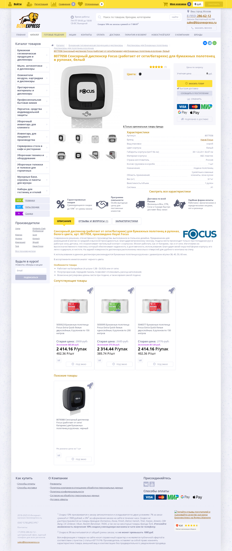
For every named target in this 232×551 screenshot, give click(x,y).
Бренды (198, 34)
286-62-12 (199, 16)
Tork (17, 246)
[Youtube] (152, 484)
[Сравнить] (58, 360)
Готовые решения (54, 34)
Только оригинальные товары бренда (143, 126)
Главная (20, 34)
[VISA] (182, 106)
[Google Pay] (182, 112)
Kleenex (18, 234)
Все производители (25, 251)
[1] (150, 67)
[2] (153, 67)
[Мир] (206, 106)
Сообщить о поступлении (194, 93)
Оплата (101, 34)
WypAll (36, 242)
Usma (17, 228)
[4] (159, 67)
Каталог (34, 34)
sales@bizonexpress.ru (202, 22)
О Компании (182, 34)
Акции (72, 34)
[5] (161, 67)
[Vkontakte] (146, 484)
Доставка (115, 34)
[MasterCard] (194, 106)
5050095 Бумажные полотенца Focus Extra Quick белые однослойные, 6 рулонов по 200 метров (114, 329)
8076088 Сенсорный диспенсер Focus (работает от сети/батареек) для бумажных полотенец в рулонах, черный (72, 424)
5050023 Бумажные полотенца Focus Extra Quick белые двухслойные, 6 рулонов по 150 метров (72, 329)
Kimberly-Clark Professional (39, 229)
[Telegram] (210, 43)
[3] (156, 67)
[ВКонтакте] (205, 43)
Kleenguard (20, 242)
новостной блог (160, 34)
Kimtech (36, 238)
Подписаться (31, 277)
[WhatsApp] (214, 43)
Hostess (18, 238)
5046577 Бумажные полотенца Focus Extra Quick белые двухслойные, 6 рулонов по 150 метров (154, 329)
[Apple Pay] (194, 112)
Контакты (86, 34)
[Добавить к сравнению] (58, 455)
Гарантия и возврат (136, 34)
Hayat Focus (38, 246)
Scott (35, 234)
